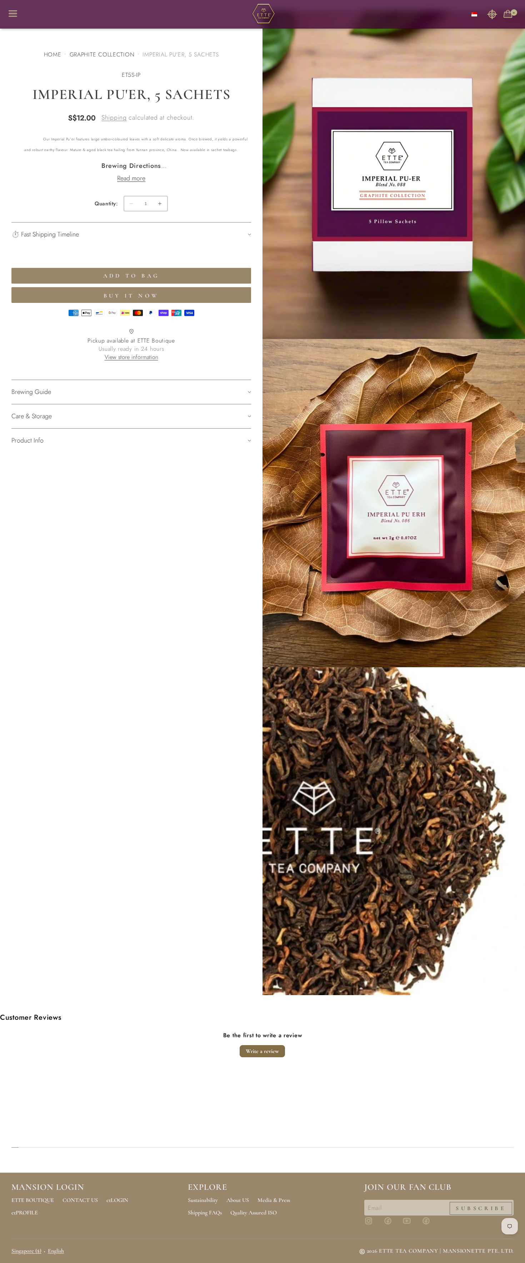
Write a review (262, 1051)
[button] (492, 14)
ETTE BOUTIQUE (32, 1200)
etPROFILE (24, 1212)
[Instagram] (372, 1224)
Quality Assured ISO (253, 1212)
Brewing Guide (31, 391)
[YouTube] (411, 1224)
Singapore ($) (26, 1250)
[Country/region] (474, 14)
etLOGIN (117, 1200)
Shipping (114, 117)
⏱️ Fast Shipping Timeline (45, 234)
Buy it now (131, 295)
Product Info (27, 440)
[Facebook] (392, 1224)
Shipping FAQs (205, 1212)
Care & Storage (31, 416)
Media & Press (274, 1200)
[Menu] (15, 14)
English (56, 1250)
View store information (131, 357)
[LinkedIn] (430, 1224)
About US (237, 1200)
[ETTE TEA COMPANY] (262, 14)
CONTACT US (80, 1200)
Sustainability (203, 1200)
